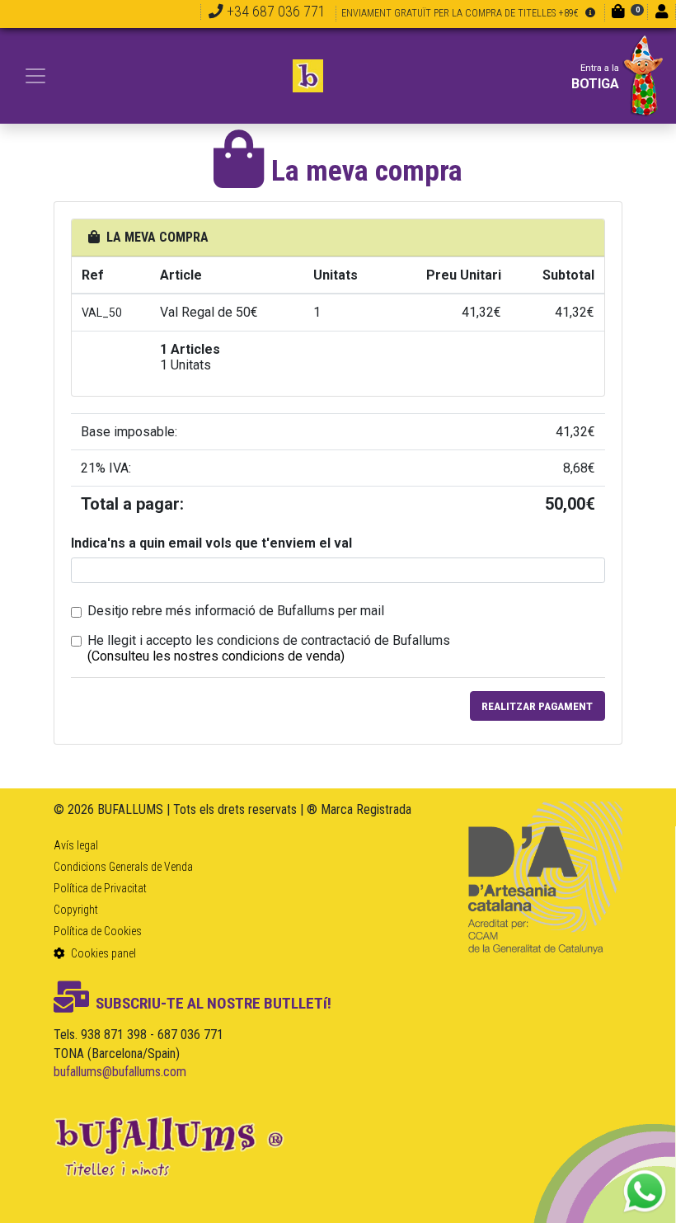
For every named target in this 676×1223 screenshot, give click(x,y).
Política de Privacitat (100, 888)
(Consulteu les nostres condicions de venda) (216, 656)
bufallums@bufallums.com (120, 1072)
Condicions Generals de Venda (123, 866)
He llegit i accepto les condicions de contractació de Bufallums (268, 640)
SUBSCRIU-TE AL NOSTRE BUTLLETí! (213, 1003)
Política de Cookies (98, 931)
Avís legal (76, 845)
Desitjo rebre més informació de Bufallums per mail (235, 611)
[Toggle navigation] (35, 76)
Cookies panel (102, 953)
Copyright (76, 909)
